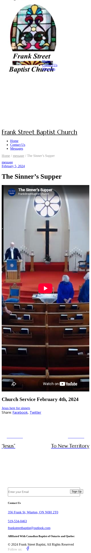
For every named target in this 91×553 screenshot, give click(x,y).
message (18, 156)
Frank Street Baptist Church (39, 132)
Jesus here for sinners (16, 408)
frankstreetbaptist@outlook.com (29, 528)
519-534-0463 (17, 521)
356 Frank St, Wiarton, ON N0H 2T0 (33, 512)
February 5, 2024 (13, 166)
